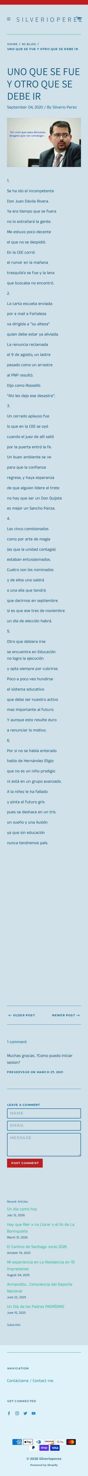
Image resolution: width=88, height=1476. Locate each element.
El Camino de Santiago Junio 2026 (37, 1247)
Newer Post (63, 1015)
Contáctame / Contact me (30, 1381)
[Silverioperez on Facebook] (9, 1413)
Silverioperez (50, 19)
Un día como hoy (22, 1209)
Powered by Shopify (44, 1465)
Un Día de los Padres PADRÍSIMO (35, 1307)
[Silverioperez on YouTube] (33, 1413)
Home (12, 44)
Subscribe (13, 1325)
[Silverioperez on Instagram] (17, 1413)
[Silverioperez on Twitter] (25, 1413)
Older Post (24, 1015)
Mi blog (29, 44)
